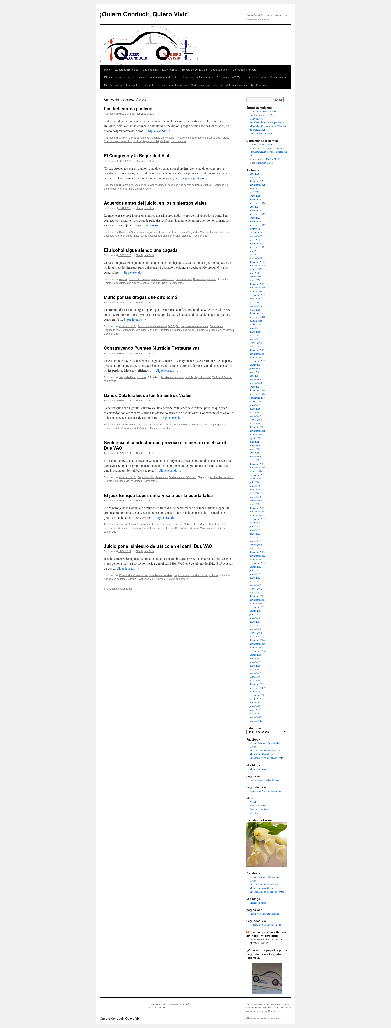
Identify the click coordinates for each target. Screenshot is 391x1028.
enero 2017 (255, 386)
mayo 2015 (255, 449)
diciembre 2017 (257, 350)
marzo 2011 (255, 629)
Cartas (224, 137)
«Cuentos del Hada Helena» (230, 85)
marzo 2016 (255, 416)
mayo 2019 (255, 298)
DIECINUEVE (265, 162)
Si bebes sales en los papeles (122, 85)
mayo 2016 (255, 408)
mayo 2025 (255, 188)
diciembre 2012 (257, 551)
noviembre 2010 (257, 643)
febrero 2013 (256, 544)
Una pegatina (150, 69)
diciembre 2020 (257, 261)
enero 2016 (255, 423)
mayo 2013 (255, 533)
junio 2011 (255, 618)
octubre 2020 (256, 269)
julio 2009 (254, 702)
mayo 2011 (255, 621)
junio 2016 (255, 405)
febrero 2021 (256, 258)
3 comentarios (112, 333)
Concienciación (127, 326)
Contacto (149, 85)
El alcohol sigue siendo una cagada (141, 250)
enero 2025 (255, 195)
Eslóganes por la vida (194, 69)
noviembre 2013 (257, 511)
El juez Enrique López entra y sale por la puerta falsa (158, 495)
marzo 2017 (255, 379)
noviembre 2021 (257, 247)
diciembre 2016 (257, 390)
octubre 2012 (256, 559)
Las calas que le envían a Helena (266, 77)
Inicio (107, 69)
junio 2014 (255, 485)
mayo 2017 (255, 372)
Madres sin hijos (200, 85)
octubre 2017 (256, 357)
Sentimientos (181, 424)
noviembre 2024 (257, 203)
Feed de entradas (258, 805)
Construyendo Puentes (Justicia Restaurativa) (151, 348)
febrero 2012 (256, 588)
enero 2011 (255, 636)
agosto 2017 (255, 364)
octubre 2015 (256, 434)
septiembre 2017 (258, 361)
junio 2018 (255, 327)
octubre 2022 (256, 228)
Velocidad (141, 330)
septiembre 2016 (258, 397)
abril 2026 (254, 173)
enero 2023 (255, 217)
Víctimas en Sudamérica (198, 77)
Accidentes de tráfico (190, 184)
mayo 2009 (255, 709)
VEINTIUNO (256, 118)
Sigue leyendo (159, 131)
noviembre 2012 (257, 555)
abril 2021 (254, 254)
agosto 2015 (255, 438)
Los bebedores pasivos (128, 108)
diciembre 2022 (257, 221)
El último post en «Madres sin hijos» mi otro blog (266, 934)
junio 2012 (255, 574)
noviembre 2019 (257, 287)
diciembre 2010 (257, 640)
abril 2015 (254, 452)
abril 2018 (254, 335)
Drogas (180, 326)
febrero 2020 (256, 276)
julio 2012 (254, 570)
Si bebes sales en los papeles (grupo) (267, 757)
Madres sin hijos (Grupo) (262, 754)
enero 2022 (255, 239)
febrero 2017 (256, 383)
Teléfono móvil (177, 477)
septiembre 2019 (258, 294)
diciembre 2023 (257, 210)
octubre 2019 (256, 291)
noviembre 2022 (257, 225)
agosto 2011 (255, 610)
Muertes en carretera (162, 137)
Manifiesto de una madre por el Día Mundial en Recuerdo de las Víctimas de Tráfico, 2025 (268, 126)
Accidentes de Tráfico (229, 77)
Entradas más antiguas (118, 588)
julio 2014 (254, 482)
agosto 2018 (255, 324)
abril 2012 (254, 581)
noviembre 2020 (257, 265)
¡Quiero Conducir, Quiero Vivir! (144, 13)
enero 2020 (255, 280)
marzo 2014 (255, 496)
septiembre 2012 (258, 562)
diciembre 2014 (257, 463)
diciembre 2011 (257, 596)
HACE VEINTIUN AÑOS (263, 111)
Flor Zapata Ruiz (145, 113)
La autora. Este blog (126, 69)
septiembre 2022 (258, 232)
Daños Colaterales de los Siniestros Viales (148, 395)
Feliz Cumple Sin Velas (261, 133)
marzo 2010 (255, 673)
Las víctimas (169, 69)
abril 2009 (254, 713)
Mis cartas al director (244, 69)
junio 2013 (255, 529)
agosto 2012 (255, 566)
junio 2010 (255, 662)
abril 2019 (254, 302)
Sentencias (212, 232)
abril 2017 (254, 375)
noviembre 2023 (257, 214)
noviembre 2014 (257, 467)
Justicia (137, 141)
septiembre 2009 (258, 695)
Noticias (182, 232)
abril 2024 (254, 206)
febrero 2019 (256, 305)
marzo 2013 (255, 540)
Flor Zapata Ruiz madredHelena (265, 750)
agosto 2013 (255, 522)
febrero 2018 (256, 342)
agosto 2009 (255, 698)
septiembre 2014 (258, 474)
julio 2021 (254, 250)
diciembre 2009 (257, 684)
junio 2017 (255, 368)
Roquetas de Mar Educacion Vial (265, 790)
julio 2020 (254, 272)
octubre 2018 (256, 320)
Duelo (145, 424)
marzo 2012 (255, 585)
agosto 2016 (255, 401)
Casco (132, 524)
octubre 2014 (256, 471)
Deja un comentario (140, 188)
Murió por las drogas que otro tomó (140, 297)
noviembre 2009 (257, 687)
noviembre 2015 (257, 430)
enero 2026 (255, 177)
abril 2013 (254, 537)
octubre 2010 (256, 647)
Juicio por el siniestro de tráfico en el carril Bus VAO (158, 546)
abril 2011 (254, 625)
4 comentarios (201, 235)
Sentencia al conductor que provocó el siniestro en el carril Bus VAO (165, 445)
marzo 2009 (255, 717)
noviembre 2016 (257, 394)
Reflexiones (182, 137)
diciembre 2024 (257, 199)
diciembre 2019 (257, 283)
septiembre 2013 (258, 518)
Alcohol (123, 137)
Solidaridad (110, 188)
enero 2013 (255, 548)
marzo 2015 (255, 456)
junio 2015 (255, 445)
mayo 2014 (255, 489)
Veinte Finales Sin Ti (269, 159)
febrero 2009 (256, 720)
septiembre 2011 (258, 607)
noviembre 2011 (257, 599)
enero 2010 (255, 680)
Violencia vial (207, 528)
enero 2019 (255, 309)
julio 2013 (254, 526)
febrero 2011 (256, 632)
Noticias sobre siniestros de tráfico (158, 77)
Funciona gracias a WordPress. (265, 1018)
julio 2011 (254, 614)
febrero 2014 (256, 500)
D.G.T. (171, 326)
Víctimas (164, 141)
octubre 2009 (256, 691)
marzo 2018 (255, 338)
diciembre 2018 (257, 313)
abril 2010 (254, 669)
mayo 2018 (255, 331)
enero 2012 (255, 592)
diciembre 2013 (257, 507)
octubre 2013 (256, 515)
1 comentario (178, 141)
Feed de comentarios (259, 809)
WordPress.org (257, 812)
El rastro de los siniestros (119, 77)
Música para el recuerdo (172, 85)
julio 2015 (254, 441)
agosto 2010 (255, 654)
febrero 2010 (256, 676)
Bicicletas (124, 184)
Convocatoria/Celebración (152, 326)
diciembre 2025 (257, 181)
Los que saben (219, 69)
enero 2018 (255, 346)
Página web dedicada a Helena (264, 779)
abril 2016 (254, 412)
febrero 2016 (256, 419)
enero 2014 (255, 504)
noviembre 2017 (257, 353)
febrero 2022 (256, 236)
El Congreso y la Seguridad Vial (136, 155)
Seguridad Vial (198, 137)
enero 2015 (255, 460)
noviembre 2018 (257, 316)
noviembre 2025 (257, 184)
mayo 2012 (255, 577)
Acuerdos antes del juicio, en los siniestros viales (155, 203)
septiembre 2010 (258, 651)
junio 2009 (255, 706)
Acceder (254, 801)
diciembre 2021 (257, 243)
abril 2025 (254, 192)
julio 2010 (254, 658)
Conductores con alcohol (118, 141)
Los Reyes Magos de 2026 (263, 114)
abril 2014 (254, 493)
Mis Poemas (258, 85)
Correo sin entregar (139, 137)
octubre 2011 (256, 603)
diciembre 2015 (257, 427)
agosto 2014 (255, 478)
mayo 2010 (255, 665)
